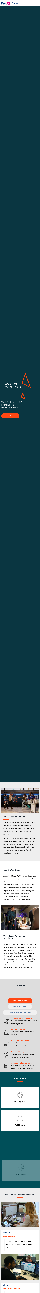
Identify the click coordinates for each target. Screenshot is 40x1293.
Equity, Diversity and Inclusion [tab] (20, 1012)
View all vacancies (10, 416)
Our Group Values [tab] (20, 1000)
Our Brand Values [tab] (20, 1006)
